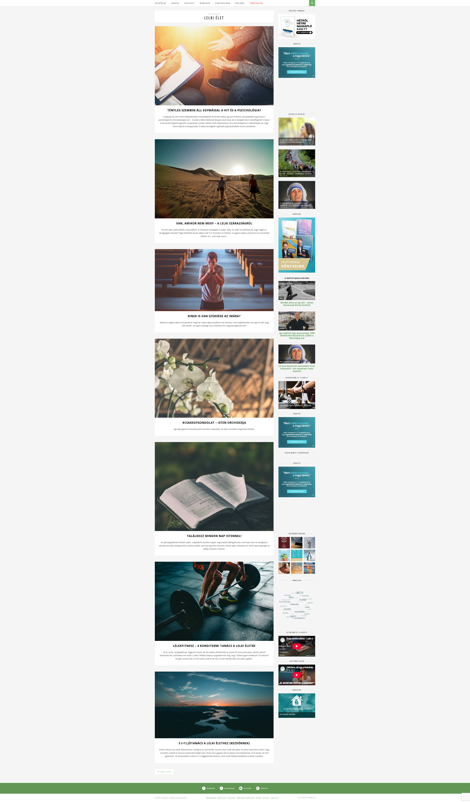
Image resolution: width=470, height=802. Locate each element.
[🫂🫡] (309, 542)
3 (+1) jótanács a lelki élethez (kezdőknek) (214, 743)
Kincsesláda (222, 3)
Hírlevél (258, 798)
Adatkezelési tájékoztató (245, 798)
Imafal (175, 3)
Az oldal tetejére (306, 798)
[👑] (284, 555)
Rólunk (239, 3)
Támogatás (256, 3)
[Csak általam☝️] (309, 555)
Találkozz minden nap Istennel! (214, 536)
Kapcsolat (231, 798)
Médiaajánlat (211, 798)
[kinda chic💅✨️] (284, 568)
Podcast (189, 3)
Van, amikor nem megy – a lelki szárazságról (214, 223)
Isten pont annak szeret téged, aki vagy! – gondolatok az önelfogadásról (296, 141)
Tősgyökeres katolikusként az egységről (296, 405)
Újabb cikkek (165, 772)
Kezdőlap (160, 3)
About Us (266, 798)
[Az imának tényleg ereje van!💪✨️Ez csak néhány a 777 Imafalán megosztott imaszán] (296, 555)
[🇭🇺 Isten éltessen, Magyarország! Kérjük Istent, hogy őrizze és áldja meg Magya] (309, 568)
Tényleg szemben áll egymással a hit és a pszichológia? (214, 110)
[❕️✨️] (296, 542)
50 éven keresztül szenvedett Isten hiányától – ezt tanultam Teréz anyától (295, 204)
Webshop (205, 3)
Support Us (275, 798)
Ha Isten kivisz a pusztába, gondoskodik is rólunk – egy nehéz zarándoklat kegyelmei (296, 173)
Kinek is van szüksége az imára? (214, 316)
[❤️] (284, 542)
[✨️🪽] (296, 568)
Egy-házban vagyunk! (287, 714)
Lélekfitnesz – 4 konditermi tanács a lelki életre (214, 646)
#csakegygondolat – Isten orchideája (214, 423)
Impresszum (221, 798)
